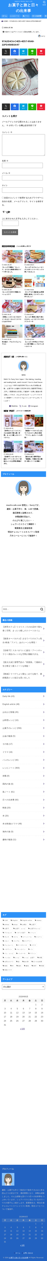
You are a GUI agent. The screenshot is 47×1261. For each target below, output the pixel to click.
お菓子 (33, 924)
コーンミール (27, 937)
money (39, 920)
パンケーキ (21, 953)
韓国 (42, 966)
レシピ (17, 957)
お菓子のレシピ (12, 728)
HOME (5, 21)
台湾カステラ (8, 961)
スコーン (39, 937)
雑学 (34, 966)
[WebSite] (13, 406)
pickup (6, 924)
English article (11, 704)
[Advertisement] (23, 573)
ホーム (4, 16)
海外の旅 (8, 831)
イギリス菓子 (21, 933)
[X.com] (23, 406)
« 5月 (22, 1029)
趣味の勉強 (9, 839)
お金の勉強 (9, 736)
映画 (7, 808)
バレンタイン (21, 949)
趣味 (27, 966)
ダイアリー (28, 941)
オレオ (6, 937)
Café (6, 920)
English (15, 920)
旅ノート (26, 16)
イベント (33, 933)
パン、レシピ (8, 953)
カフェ (16, 937)
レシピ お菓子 (29, 957)
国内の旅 (8, 784)
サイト (5, 185)
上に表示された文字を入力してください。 (21, 218)
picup (15, 924)
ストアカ (17, 941)
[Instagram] (33, 406)
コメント (7, 132)
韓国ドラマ (8, 970)
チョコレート (8, 945)
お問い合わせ (28, 1253)
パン (31, 949)
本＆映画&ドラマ (12, 824)
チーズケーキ (22, 945)
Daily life (9, 696)
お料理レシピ (11, 720)
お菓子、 (7, 928)
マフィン (33, 953)
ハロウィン (8, 949)
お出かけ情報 (11, 712)
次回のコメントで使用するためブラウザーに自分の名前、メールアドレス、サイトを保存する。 (23, 201)
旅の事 (26, 961)
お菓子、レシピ (20, 928)
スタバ (6, 941)
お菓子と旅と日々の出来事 (23, 8)
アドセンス (8, 933)
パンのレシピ (11, 760)
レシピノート (14, 16)
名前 (5, 161)
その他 (8, 744)
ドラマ (8, 752)
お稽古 (24, 924)
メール (6, 173)
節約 (19, 966)
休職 (6, 776)
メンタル (7, 957)
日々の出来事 (36, 16)
